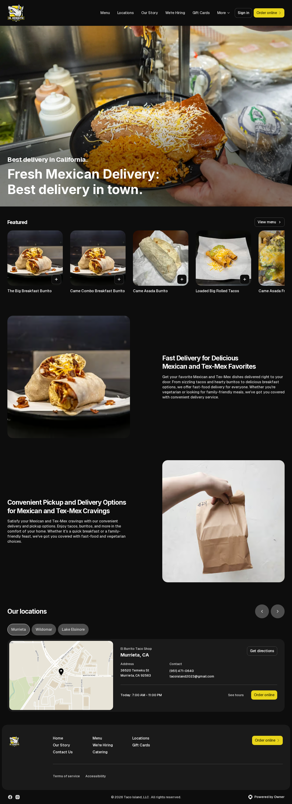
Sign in (243, 12)
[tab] (18, 629)
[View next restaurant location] (278, 611)
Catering (100, 752)
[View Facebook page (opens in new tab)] (10, 797)
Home (58, 738)
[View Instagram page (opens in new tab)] (17, 797)
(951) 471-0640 (181, 671)
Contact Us (63, 752)
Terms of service (66, 776)
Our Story (149, 12)
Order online (264, 694)
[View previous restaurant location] (262, 611)
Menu (105, 12)
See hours (236, 695)
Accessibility (95, 776)
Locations (125, 12)
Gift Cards (201, 12)
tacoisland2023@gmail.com (191, 676)
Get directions (262, 650)
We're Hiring (175, 12)
